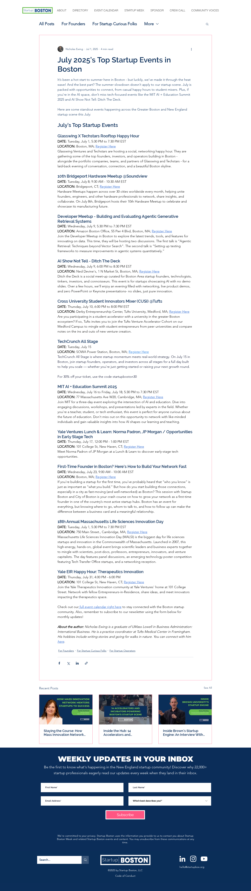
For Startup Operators (122, 650)
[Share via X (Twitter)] (68, 663)
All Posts (46, 23)
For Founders (73, 23)
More (149, 23)
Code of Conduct (125, 875)
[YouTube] (204, 859)
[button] (62, 10)
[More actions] (191, 49)
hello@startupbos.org (192, 867)
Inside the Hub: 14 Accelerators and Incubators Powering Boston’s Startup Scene (121, 733)
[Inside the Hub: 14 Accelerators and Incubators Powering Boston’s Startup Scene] (125, 709)
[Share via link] (86, 663)
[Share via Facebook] (59, 663)
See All (208, 687)
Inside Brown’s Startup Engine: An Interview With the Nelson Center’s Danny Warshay (184, 733)
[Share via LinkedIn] (77, 663)
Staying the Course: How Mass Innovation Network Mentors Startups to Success (64, 733)
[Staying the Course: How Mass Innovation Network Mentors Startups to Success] (65, 709)
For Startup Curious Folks (114, 23)
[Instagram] (193, 859)
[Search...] (85, 860)
